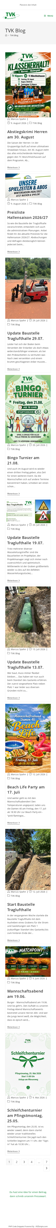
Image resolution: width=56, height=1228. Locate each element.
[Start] (6, 35)
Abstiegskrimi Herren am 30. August (27, 134)
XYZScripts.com (42, 1226)
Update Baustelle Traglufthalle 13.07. (25, 664)
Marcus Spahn (18, 119)
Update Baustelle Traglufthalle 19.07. (25, 540)
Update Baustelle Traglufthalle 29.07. (25, 335)
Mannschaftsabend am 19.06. (25, 993)
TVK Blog (14, 35)
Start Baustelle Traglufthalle (21, 907)
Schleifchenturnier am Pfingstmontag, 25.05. (25, 1115)
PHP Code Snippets (16, 1226)
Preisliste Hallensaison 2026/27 (27, 215)
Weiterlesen (13, 167)
